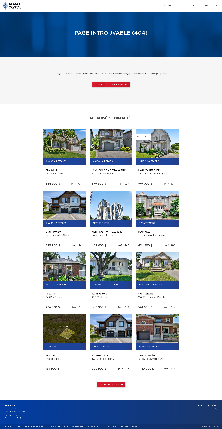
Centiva (215, 426)
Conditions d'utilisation (110, 426)
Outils (193, 6)
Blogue (182, 6)
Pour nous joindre (118, 84)
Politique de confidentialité (90, 426)
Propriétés (169, 6)
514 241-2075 (14, 416)
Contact (205, 6)
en (216, 6)
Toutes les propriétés (111, 384)
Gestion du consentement (129, 426)
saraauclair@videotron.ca (21, 418)
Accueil (98, 84)
